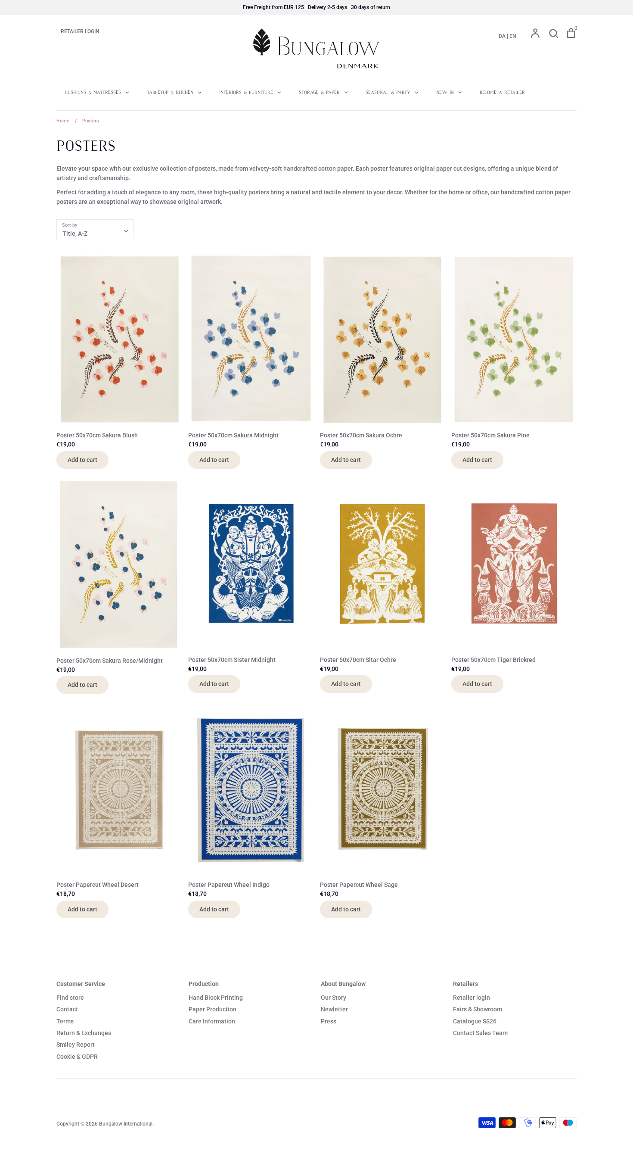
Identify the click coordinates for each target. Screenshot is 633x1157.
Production (204, 983)
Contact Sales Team (480, 1032)
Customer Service (80, 983)
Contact (67, 1009)
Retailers (465, 983)
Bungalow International (125, 1124)
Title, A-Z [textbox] (74, 233)
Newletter (334, 1009)
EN (512, 36)
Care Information (212, 1021)
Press (328, 1021)
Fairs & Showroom (477, 1009)
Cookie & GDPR (77, 1056)
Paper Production (212, 1009)
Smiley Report (75, 1044)
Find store (70, 997)
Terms (65, 1021)
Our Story (333, 997)
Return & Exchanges (83, 1032)
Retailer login (471, 997)
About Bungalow (343, 983)
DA (502, 36)
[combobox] (95, 229)
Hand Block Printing (216, 997)
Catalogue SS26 (474, 1021)
